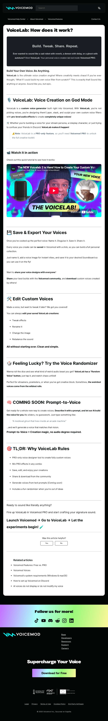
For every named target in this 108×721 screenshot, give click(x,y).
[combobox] (57, 8)
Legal (27, 704)
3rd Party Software (76, 704)
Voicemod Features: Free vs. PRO (30, 565)
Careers (65, 648)
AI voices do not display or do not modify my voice (38, 586)
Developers (66, 638)
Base (63, 634)
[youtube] (43, 620)
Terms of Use (45, 704)
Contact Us (95, 19)
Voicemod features (55, 19)
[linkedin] (71, 620)
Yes (46, 543)
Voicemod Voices (21, 570)
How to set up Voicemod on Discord (31, 580)
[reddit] (57, 620)
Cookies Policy (59, 704)
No (61, 543)
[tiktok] (36, 620)
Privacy (35, 704)
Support (65, 645)
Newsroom (66, 641)
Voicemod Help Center (16, 19)
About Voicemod (36, 19)
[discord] (50, 620)
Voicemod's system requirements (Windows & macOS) (40, 575)
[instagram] (64, 620)
